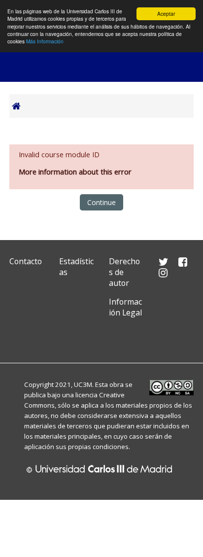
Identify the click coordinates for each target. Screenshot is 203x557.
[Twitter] (19, 335)
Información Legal (125, 307)
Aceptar (166, 13)
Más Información (45, 41)
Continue (101, 202)
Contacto (25, 261)
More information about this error (75, 171)
